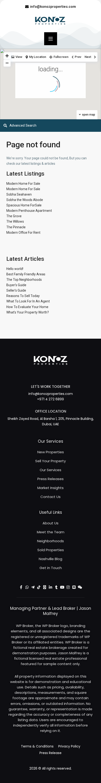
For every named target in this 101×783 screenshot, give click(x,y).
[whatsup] (27, 587)
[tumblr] (56, 587)
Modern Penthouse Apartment (29, 211)
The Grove (14, 216)
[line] (74, 587)
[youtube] (62, 587)
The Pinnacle (16, 227)
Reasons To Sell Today (23, 296)
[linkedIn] (51, 587)
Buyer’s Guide (16, 285)
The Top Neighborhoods (24, 279)
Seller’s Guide (16, 290)
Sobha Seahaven (19, 194)
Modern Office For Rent (23, 232)
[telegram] (33, 587)
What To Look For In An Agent (28, 301)
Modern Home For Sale (23, 183)
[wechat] (80, 587)
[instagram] (68, 587)
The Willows (15, 221)
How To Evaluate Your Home (27, 307)
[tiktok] (39, 587)
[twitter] (45, 587)
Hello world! (14, 269)
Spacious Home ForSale (24, 205)
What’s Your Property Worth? (27, 312)
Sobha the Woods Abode (24, 200)
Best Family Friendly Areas (25, 274)
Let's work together (50, 386)
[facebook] (21, 587)
